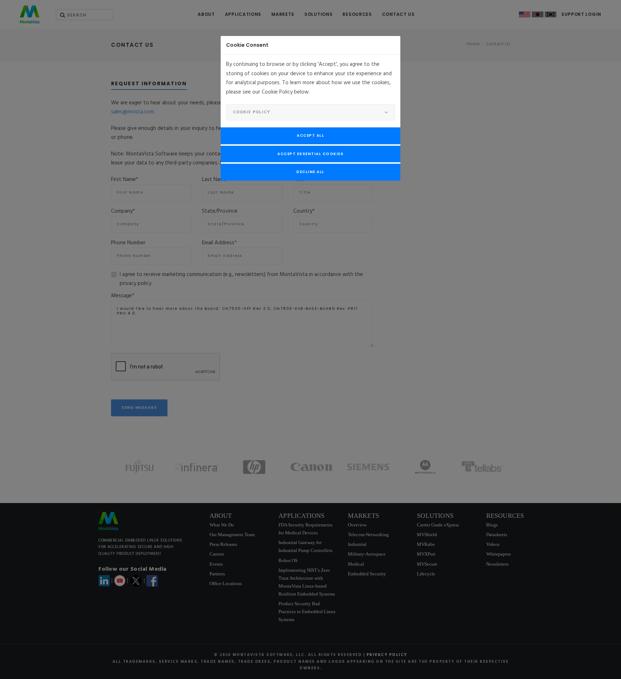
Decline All (310, 172)
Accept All (310, 135)
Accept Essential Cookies (310, 154)
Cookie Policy (251, 112)
